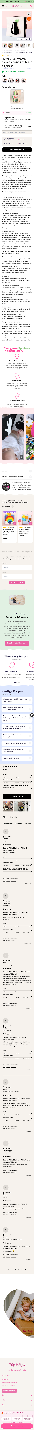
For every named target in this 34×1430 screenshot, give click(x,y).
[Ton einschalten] (21, 457)
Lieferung (5, 471)
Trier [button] (4, 817)
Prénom (4, 563)
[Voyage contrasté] (23, 80)
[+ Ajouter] (14, 523)
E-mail (4, 572)
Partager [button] (13, 881)
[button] (8, 56)
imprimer (5, 1379)
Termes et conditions (9, 1386)
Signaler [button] (8, 881)
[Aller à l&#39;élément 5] (28, 45)
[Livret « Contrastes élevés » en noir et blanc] (11, 80)
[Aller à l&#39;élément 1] (4, 45)
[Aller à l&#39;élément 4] (22, 45)
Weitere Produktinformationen (12, 477)
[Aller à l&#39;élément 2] (10, 45)
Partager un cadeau (17, 582)
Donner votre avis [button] (17, 796)
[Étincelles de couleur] (17, 80)
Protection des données (9, 1382)
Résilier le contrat (9, 1390)
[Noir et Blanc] (4, 80)
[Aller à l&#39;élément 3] (16, 45)
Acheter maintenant (17, 150)
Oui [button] (4, 881)
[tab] (8, 823)
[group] (17, 766)
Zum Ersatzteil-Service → (17, 643)
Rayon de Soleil (8, 529)
